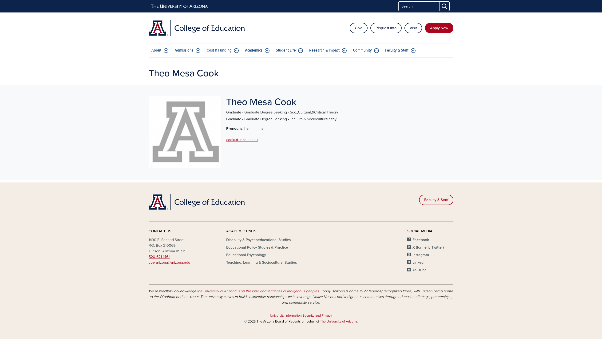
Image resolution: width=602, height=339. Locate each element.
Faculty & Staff (396, 50)
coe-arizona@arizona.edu (169, 262)
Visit (413, 28)
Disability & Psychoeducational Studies (258, 240)
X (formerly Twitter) (428, 247)
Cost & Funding (219, 50)
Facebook (420, 240)
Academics (253, 50)
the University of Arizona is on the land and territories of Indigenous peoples (258, 291)
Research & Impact (324, 50)
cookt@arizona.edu (242, 139)
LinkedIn (419, 262)
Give (358, 28)
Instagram (420, 255)
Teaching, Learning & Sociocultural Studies (261, 262)
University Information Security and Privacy (301, 316)
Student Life (286, 50)
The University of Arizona (338, 321)
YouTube (419, 270)
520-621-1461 (159, 256)
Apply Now (439, 28)
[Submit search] (445, 6)
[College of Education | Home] (197, 28)
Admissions (184, 50)
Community (362, 50)
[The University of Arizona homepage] (180, 6)
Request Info (386, 28)
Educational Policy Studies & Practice (257, 247)
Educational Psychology (246, 255)
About (156, 50)
